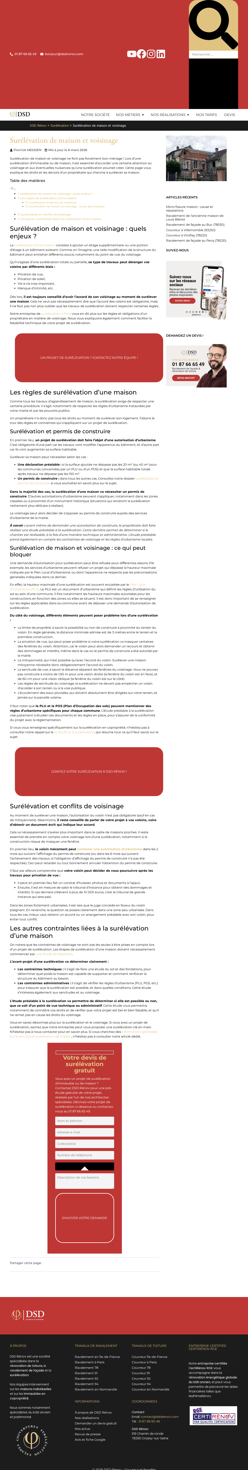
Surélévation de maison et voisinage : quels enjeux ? (56, 193)
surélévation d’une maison (34, 245)
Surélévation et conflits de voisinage (45, 214)
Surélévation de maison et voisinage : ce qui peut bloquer (67, 206)
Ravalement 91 (86, 1373)
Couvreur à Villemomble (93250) (190, 230)
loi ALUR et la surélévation (74, 732)
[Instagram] (151, 54)
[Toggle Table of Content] (13, 189)
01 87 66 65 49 (149, 1421)
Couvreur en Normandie (150, 1389)
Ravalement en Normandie (96, 1389)
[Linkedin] (161, 54)
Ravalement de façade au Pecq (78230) (196, 240)
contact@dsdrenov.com (159, 1417)
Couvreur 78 (141, 1368)
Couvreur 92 (141, 1378)
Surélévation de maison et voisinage (64, 140)
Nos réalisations (87, 1418)
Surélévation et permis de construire (53, 202)
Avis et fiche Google (90, 1439)
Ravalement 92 (86, 1378)
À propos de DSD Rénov (93, 1412)
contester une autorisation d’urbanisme (109, 849)
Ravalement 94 (87, 1384)
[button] (213, 25)
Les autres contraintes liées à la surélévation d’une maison (61, 219)
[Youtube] (132, 54)
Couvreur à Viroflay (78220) (186, 235)
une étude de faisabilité (54, 954)
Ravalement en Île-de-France (97, 1357)
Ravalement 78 (86, 1368)
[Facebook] (141, 54)
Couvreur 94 (141, 1384)
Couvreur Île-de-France (149, 1357)
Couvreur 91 (141, 1373)
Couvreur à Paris (144, 1362)
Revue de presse (88, 1434)
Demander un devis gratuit (96, 1423)
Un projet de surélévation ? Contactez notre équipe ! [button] (89, 358)
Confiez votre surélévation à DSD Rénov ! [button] (89, 771)
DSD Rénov (38, 125)
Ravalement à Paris (89, 1362)
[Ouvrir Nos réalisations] (188, 114)
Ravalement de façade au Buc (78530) (195, 225)
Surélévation (60, 125)
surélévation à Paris (56, 314)
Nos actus (82, 1429)
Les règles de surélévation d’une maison (48, 198)
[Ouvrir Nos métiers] (143, 114)
